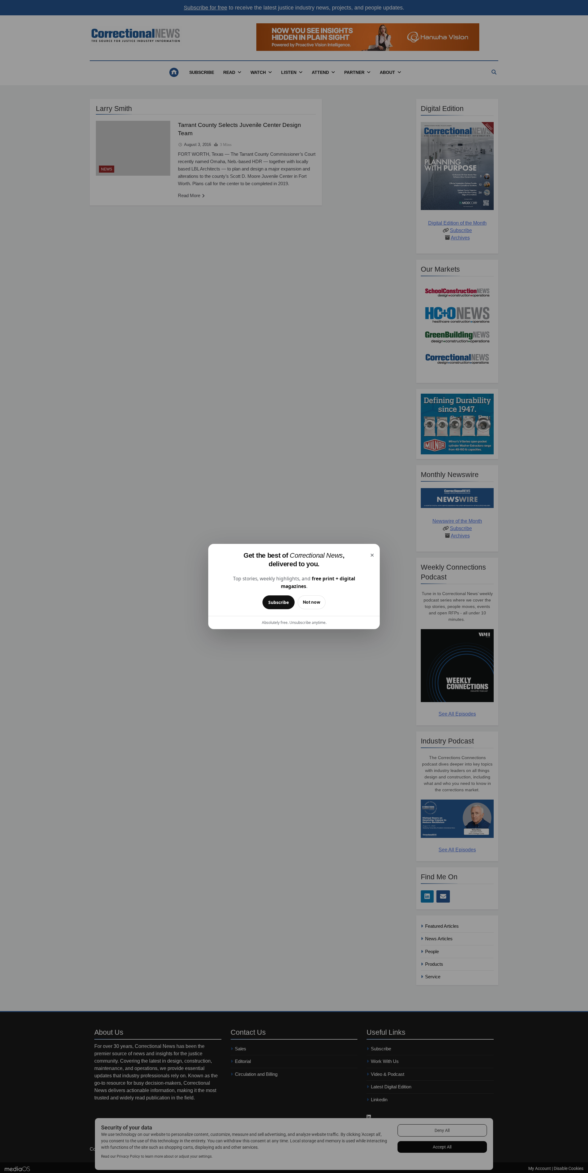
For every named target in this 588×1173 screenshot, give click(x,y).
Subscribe (278, 602)
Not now (311, 602)
